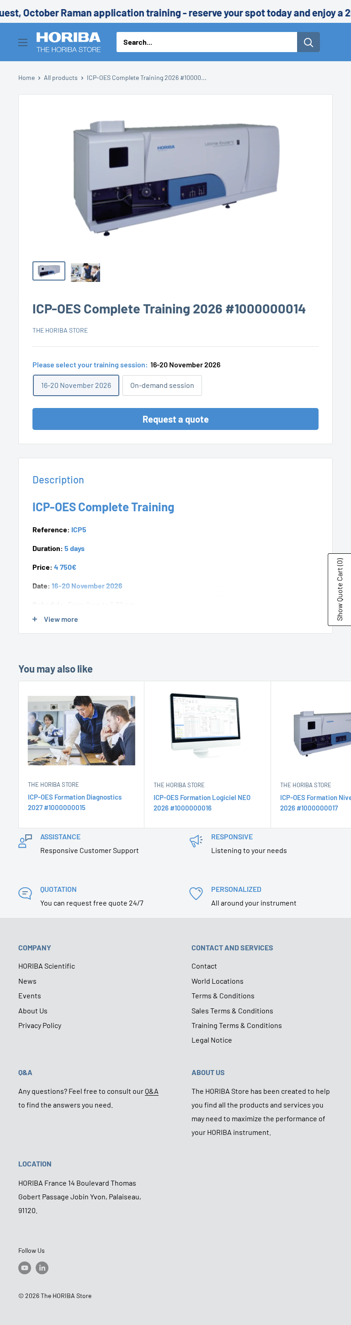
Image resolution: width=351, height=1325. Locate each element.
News (27, 980)
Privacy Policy (39, 1025)
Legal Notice (211, 1039)
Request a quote (176, 418)
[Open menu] (22, 42)
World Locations (217, 980)
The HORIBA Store (60, 330)
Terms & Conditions (223, 995)
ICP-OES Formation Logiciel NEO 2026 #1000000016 (202, 802)
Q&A (152, 1090)
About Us (33, 1010)
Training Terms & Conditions (236, 1025)
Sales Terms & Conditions (232, 1010)
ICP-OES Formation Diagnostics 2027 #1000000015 (75, 802)
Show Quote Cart (339, 589)
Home (26, 77)
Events (29, 995)
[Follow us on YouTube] (24, 1267)
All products (61, 77)
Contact (204, 965)
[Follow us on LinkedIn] (42, 1267)
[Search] (308, 42)
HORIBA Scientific (46, 965)
